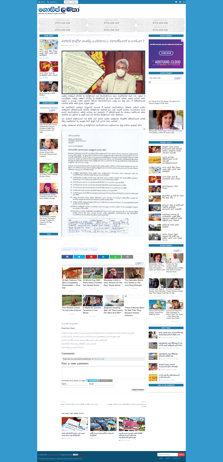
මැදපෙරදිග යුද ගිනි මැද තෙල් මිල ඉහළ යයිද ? (172, 197)
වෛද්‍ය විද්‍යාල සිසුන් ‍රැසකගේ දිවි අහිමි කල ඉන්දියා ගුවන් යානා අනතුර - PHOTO (173, 237)
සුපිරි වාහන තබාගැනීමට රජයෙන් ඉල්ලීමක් (102, 434)
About (168, 458)
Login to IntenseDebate (91, 380)
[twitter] (180, 2)
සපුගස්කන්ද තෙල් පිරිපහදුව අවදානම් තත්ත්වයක (168, 355)
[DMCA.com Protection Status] (78, 455)
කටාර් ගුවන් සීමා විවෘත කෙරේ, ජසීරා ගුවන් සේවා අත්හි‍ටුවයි (48, 53)
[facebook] (176, 2)
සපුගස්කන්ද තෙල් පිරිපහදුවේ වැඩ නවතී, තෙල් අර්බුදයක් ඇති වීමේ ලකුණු (170, 344)
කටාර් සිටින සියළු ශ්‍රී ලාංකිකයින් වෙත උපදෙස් (48, 74)
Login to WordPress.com (105, 380)
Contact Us (53, 2)
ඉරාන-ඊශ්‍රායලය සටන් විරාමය (47, 94)
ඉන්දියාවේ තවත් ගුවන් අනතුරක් (170, 226)
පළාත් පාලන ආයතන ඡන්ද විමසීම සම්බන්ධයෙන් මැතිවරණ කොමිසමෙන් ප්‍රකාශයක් (131, 435)
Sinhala (67, 2)
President (85, 249)
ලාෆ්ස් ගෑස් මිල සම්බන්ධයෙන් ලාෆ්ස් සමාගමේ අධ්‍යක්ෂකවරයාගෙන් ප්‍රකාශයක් (91, 337)
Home (43, 2)
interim (76, 249)
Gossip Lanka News (53, 455)
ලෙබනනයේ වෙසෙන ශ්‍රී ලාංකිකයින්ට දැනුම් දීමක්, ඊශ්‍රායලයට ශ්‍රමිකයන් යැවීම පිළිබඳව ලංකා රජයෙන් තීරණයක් (172, 218)
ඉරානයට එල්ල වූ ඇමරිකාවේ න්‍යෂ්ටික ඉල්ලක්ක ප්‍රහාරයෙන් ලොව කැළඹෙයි (173, 207)
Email (91, 384)
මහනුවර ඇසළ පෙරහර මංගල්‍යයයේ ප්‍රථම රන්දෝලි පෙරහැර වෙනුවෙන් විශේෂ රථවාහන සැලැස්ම (98, 333)
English (74, 2)
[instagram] (184, 2)
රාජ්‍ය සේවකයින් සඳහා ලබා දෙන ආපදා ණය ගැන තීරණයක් (73, 434)
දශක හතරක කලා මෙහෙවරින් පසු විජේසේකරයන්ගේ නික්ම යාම (171, 333)
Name (64, 384)
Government (71, 35)
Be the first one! (98, 359)
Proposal (94, 249)
